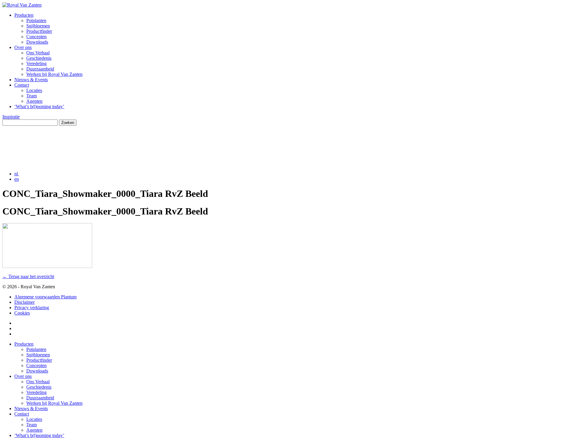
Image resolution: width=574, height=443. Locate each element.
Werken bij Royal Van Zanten (54, 74)
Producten (23, 15)
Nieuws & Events (31, 79)
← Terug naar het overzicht (28, 276)
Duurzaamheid (40, 68)
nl (16, 173)
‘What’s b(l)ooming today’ (39, 106)
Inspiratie (11, 116)
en (16, 179)
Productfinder (39, 31)
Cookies (22, 312)
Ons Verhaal (38, 52)
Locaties (34, 90)
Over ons (23, 47)
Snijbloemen (38, 25)
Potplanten (36, 20)
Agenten (34, 101)
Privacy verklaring (31, 307)
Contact (21, 85)
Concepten (36, 36)
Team (31, 95)
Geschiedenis (38, 58)
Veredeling (36, 63)
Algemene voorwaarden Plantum (45, 296)
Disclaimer (24, 302)
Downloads (37, 42)
